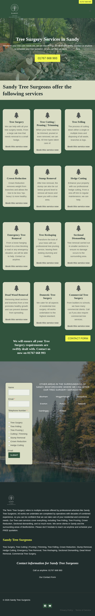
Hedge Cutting (17, 445)
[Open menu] (90, 11)
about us (71, 49)
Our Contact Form (47, 577)
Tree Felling (15, 426)
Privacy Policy (66, 610)
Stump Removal (17, 438)
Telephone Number (17, 410)
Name (11, 387)
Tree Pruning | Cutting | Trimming (18, 432)
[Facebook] (45, 606)
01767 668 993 (85, 2)
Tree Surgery (16, 422)
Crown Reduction (18, 441)
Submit (14, 455)
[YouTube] (50, 606)
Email (11, 399)
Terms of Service (83, 610)
